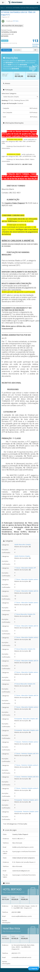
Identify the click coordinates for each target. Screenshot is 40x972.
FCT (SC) (15, 21)
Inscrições (17, 50)
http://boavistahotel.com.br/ (12, 931)
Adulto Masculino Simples (22, 544)
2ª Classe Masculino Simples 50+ (24, 614)
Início (2, 8)
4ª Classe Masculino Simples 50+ (24, 684)
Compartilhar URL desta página (13, 26)
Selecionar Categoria (9, 93)
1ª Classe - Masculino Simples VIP (25, 568)
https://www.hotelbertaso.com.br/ (14, 892)
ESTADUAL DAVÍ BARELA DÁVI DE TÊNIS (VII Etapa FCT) (22, 8)
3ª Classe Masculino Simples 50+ (24, 649)
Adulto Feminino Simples (22, 556)
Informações (6, 50)
